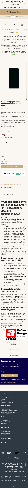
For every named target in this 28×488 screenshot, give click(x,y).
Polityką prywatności (11, 382)
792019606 (13, 469)
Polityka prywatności (6, 425)
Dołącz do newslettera (9, 376)
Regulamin (17, 379)
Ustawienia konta (5, 433)
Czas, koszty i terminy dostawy (9, 410)
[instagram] (5, 442)
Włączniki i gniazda (14, 29)
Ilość (2, 156)
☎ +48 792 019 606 (12, 11)
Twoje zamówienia (5, 431)
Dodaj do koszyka (12, 166)
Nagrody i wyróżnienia (7, 402)
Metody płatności (5, 409)
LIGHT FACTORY (5, 29)
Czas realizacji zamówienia (8, 412)
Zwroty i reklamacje (6, 413)
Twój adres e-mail (5, 372)
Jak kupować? (5, 420)
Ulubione (3, 434)
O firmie (3, 399)
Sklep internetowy (12, 486)
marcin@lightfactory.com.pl (12, 468)
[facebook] (2, 442)
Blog (2, 401)
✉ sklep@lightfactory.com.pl (14, 11)
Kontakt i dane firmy (6, 397)
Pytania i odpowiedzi (6, 422)
